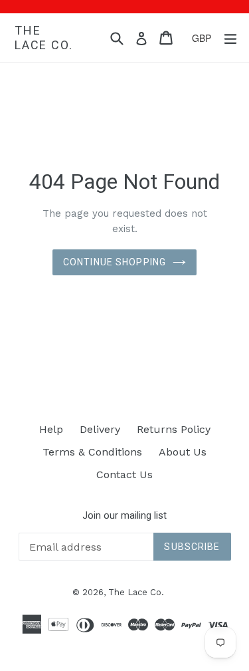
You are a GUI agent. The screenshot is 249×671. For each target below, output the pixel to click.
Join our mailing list (124, 515)
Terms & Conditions (92, 452)
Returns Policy (173, 429)
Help (51, 429)
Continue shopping (114, 262)
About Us (183, 452)
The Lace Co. (43, 37)
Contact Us (124, 474)
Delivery (100, 429)
